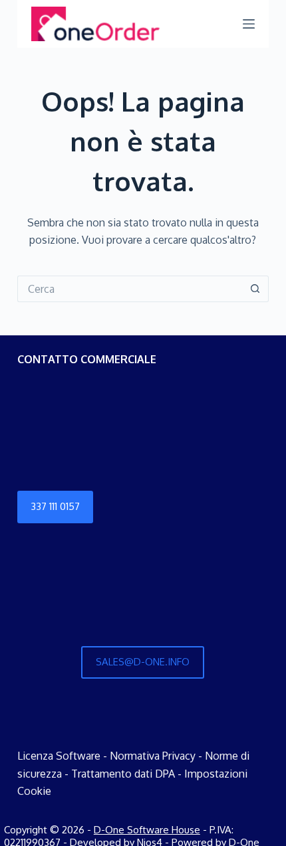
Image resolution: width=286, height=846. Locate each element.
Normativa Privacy (153, 755)
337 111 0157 (55, 506)
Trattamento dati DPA (123, 773)
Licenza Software (58, 755)
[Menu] (249, 24)
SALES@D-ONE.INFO (143, 661)
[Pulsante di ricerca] (255, 289)
